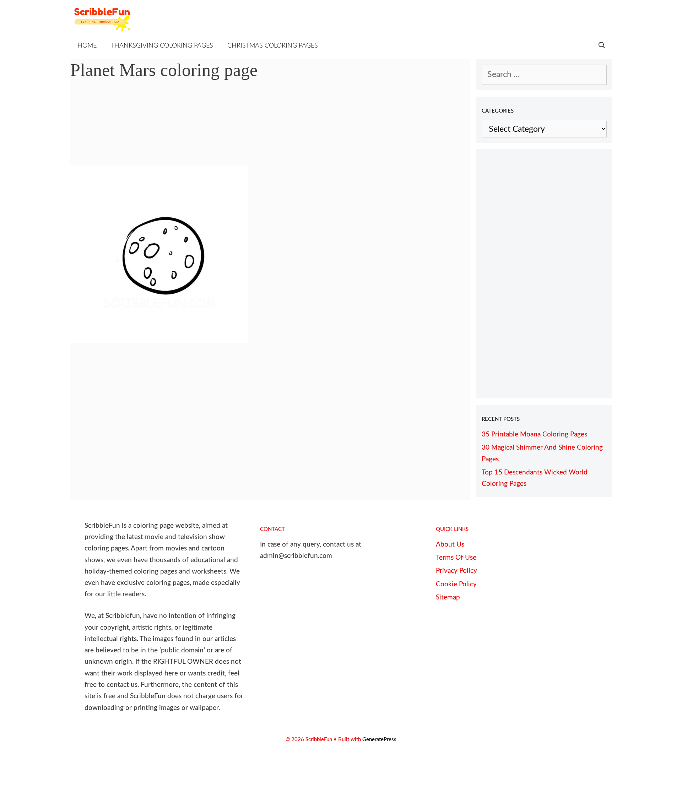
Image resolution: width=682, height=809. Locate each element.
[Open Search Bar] (601, 46)
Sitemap (448, 597)
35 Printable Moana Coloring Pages (534, 434)
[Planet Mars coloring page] (159, 340)
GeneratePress (379, 739)
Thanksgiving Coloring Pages (162, 46)
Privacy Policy (456, 571)
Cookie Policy (456, 584)
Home (87, 46)
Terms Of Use (456, 557)
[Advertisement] (270, 128)
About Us (450, 544)
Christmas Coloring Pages (272, 46)
